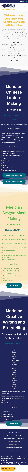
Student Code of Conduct (14, 436)
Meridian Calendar (14, 444)
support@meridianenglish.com (14, 447)
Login (22, 2)
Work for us (14, 450)
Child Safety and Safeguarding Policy (14, 438)
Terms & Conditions (14, 433)
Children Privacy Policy (14, 441)
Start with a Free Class (8, 469)
